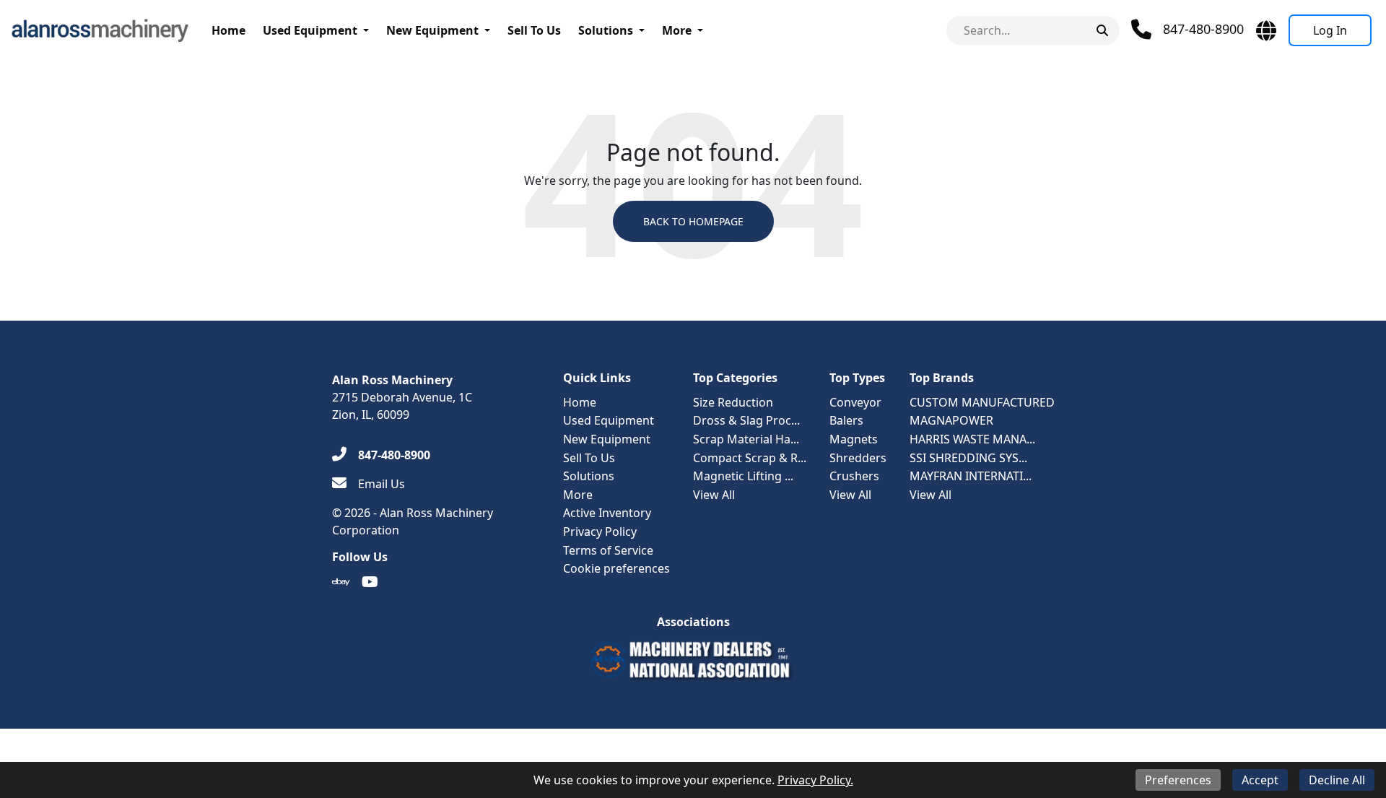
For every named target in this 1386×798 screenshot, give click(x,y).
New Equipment (432, 30)
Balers (846, 420)
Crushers (854, 476)
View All (714, 495)
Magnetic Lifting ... (743, 476)
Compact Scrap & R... (749, 458)
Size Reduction (733, 402)
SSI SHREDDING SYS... (968, 458)
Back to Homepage (693, 221)
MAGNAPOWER (951, 420)
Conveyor (855, 402)
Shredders (857, 458)
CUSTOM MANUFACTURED (982, 402)
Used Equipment (310, 30)
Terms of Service (608, 550)
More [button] (677, 30)
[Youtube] (370, 582)
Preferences (1178, 780)
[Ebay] (341, 582)
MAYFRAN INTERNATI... (971, 476)
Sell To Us (534, 30)
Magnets (853, 439)
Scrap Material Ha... (746, 439)
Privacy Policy (600, 531)
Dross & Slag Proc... (746, 420)
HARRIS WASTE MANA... (972, 439)
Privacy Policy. (815, 780)
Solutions (605, 30)
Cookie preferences (616, 568)
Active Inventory (607, 513)
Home (228, 30)
